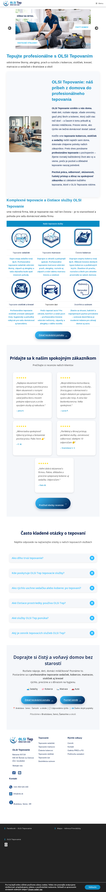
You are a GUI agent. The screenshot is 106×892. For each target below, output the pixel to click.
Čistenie (83, 252)
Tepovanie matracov (46, 747)
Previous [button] (10, 28)
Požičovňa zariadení (76, 754)
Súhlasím (92, 887)
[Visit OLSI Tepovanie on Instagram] (6, 845)
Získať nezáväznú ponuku (53, 335)
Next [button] (96, 28)
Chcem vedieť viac (35, 889)
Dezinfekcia (83, 304)
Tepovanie (21, 252)
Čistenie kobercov (45, 750)
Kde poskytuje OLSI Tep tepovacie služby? (52, 573)
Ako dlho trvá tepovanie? (52, 558)
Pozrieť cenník (72, 699)
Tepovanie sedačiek (46, 743)
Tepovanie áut (44, 758)
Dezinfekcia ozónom (46, 761)
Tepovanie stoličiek (46, 754)
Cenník (70, 743)
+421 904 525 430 (20, 787)
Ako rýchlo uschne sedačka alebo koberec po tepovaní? (52, 588)
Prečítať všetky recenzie (53, 504)
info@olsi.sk (18, 794)
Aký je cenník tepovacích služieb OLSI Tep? (52, 633)
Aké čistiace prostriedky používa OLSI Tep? (52, 603)
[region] (53, 29)
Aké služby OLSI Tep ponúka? (52, 618)
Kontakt (71, 747)
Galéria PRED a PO (76, 750)
